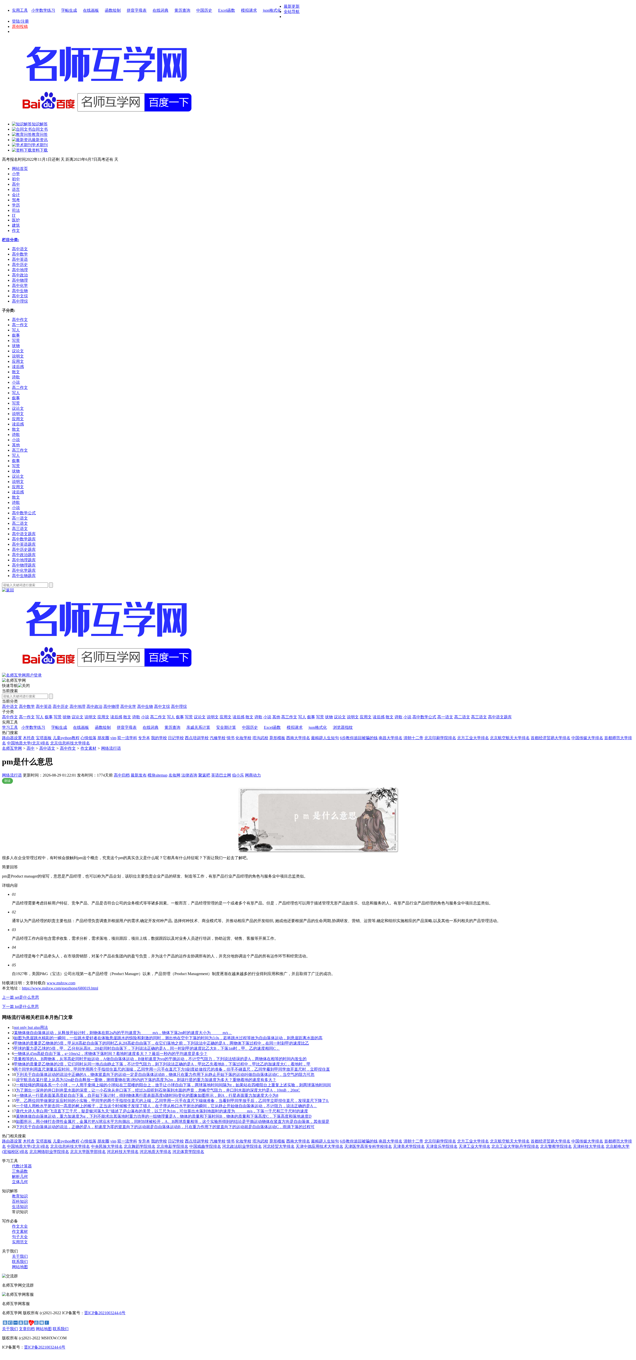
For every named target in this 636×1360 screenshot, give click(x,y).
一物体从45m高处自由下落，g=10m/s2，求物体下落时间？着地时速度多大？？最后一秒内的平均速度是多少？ (110, 1053)
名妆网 (174, 775)
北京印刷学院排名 (440, 738)
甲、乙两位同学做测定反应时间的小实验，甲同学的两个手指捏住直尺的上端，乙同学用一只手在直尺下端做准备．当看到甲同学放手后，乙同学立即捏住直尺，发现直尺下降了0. (172, 1100)
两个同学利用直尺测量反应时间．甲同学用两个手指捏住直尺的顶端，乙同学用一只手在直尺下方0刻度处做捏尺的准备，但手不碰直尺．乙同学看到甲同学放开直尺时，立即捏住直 (172, 1069)
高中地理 (77, 706)
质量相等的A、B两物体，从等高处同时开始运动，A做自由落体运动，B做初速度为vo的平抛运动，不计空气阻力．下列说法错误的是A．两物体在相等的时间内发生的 (160, 1059)
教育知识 (20, 1196)
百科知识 (20, 1201)
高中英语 (44, 706)
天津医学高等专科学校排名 (368, 1146)
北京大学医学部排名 (88, 1152)
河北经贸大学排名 (279, 1146)
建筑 (16, 225)
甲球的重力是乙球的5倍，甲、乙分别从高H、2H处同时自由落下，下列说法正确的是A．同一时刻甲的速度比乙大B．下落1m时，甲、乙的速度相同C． (147, 1048)
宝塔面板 (44, 738)
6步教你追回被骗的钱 (359, 738)
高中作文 (68, 748)
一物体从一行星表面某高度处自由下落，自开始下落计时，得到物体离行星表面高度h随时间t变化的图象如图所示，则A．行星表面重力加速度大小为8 (147, 1095)
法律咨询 (189, 775)
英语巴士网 (221, 775)
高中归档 (122, 775)
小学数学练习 (43, 10)
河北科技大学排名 (123, 1152)
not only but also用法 (31, 1027)
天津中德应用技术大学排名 (319, 1146)
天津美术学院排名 (409, 1146)
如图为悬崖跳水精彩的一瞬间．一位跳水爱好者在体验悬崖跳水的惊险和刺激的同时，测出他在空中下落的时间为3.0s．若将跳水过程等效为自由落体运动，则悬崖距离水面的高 (168, 1038)
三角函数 (20, 1171)
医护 (16, 220)
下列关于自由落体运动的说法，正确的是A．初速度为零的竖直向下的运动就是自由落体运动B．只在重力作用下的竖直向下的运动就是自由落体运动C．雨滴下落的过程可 (165, 1127)
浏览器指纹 (343, 727)
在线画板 (91, 10)
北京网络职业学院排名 (49, 1152)
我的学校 (159, 738)
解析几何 (20, 1176)
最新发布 (139, 775)
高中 (16, 184)
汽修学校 (218, 738)
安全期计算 (226, 727)
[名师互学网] (105, 671)
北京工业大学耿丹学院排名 (515, 1146)
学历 (16, 205)
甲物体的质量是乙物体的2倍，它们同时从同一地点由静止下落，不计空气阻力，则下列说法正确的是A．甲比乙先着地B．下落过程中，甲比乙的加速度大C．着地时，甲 (162, 1064)
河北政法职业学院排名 (242, 1146)
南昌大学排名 (390, 738)
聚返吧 (204, 775)
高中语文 (10, 706)
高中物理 (111, 706)
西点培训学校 (197, 738)
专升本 (144, 738)
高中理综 (179, 706)
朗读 (7, 781)
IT (14, 215)
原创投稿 (20, 26)
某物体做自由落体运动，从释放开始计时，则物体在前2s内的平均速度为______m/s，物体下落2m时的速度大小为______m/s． (123, 1033)
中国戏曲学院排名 (205, 1146)
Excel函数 (226, 10)
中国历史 (204, 10)
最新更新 (292, 6)
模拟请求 (249, 10)
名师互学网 (12, 748)
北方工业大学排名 (473, 738)
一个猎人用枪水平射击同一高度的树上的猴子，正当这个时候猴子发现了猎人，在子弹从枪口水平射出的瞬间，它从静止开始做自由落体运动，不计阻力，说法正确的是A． (166, 1106)
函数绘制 (113, 10)
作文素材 (88, 748)
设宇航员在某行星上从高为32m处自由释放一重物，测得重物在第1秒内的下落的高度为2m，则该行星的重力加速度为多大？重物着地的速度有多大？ (146, 1080)
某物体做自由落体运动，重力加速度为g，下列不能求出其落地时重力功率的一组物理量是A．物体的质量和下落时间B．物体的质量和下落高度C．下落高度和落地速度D (164, 1116)
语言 (16, 189)
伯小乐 (238, 775)
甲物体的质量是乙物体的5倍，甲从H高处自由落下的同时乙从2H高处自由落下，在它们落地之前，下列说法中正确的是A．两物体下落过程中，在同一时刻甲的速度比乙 (161, 1043)
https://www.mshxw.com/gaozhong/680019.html (60, 988)
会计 (16, 195)
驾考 (16, 200)
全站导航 (292, 11)
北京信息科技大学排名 (70, 743)
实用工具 (20, 10)
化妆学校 (243, 738)
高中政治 (94, 706)
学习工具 (10, 727)
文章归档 (27, 1329)
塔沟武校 (260, 738)
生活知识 (20, 1206)
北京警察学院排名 (556, 1146)
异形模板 (277, 738)
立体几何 (20, 1182)
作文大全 (20, 1226)
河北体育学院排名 (188, 1152)
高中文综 (162, 706)
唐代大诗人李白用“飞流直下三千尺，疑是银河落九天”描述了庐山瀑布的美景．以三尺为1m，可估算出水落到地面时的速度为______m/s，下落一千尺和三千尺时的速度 (162, 1111)
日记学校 (176, 738)
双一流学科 (127, 738)
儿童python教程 (66, 738)
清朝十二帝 (413, 738)
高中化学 (128, 706)
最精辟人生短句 (325, 738)
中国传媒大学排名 (587, 738)
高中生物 (145, 706)
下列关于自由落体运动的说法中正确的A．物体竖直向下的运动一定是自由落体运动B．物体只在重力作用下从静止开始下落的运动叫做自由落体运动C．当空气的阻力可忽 (165, 1074)
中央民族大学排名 (107, 1146)
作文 (16, 230)
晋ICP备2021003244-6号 (104, 1313)
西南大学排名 (298, 738)
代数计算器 (22, 1166)
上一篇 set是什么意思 (20, 997)
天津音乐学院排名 (442, 1146)
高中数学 (27, 706)
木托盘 (29, 738)
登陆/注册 (20, 21)
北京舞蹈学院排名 (140, 1146)
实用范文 (20, 1242)
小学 (16, 174)
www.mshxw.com (61, 983)
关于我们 (20, 1256)
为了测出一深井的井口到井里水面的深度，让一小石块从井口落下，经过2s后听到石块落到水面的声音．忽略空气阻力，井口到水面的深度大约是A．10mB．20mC (158, 1090)
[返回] (8, 590)
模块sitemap (157, 775)
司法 (16, 210)
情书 (231, 738)
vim (113, 738)
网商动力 (253, 775)
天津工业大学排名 (474, 1146)
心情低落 (88, 738)
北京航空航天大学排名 (510, 738)
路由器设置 (12, 738)
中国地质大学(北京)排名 (28, 743)
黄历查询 (182, 10)
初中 (16, 179)
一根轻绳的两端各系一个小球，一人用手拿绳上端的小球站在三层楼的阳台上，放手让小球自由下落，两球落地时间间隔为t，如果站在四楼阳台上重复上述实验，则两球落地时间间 (173, 1085)
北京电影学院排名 (172, 1146)
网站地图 (20, 1267)
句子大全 (20, 1237)
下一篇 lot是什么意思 (20, 1006)
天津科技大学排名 (589, 1146)
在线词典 (160, 10)
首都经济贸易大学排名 (550, 738)
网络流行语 (111, 748)
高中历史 (61, 706)
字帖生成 (69, 10)
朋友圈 (103, 738)
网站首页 (20, 168)
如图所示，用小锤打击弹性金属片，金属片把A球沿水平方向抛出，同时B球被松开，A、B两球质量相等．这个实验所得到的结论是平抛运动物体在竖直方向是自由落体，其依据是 (172, 1121)
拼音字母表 (137, 10)
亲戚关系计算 (198, 727)
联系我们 (20, 1261)
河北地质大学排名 (155, 1152)
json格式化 (272, 10)
